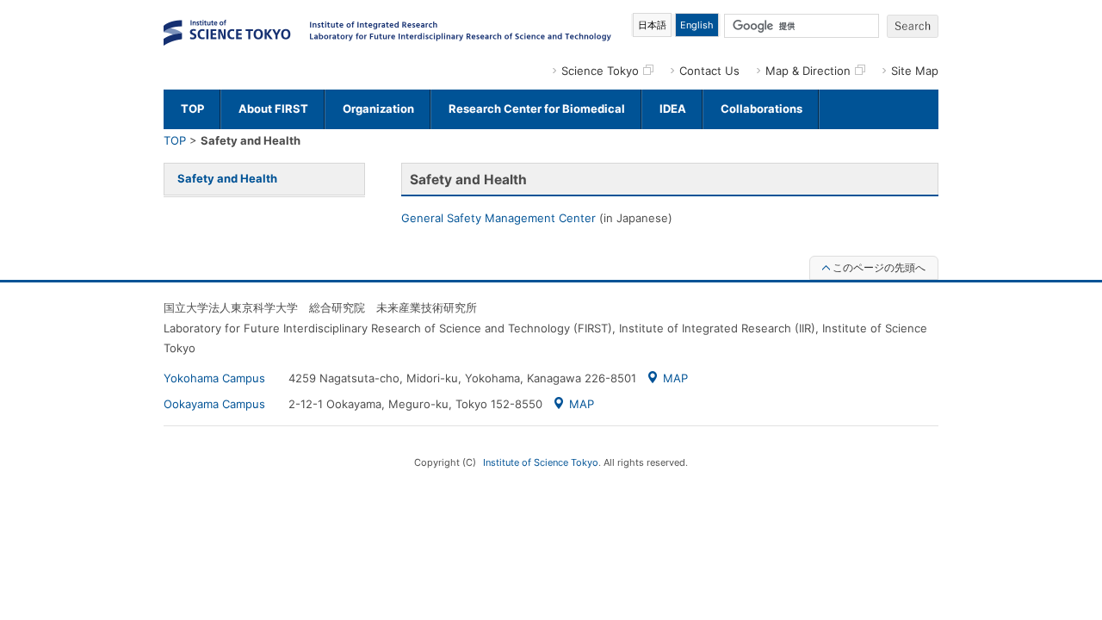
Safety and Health (227, 178)
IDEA (672, 108)
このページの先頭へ (879, 267)
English (697, 25)
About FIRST (273, 108)
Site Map (914, 71)
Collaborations (761, 108)
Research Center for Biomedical (537, 108)
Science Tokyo (600, 71)
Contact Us (709, 71)
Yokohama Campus (214, 378)
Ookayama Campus (214, 404)
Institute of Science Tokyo (540, 462)
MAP (675, 378)
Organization (378, 108)
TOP (192, 108)
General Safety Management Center (498, 218)
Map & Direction (808, 71)
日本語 (652, 25)
